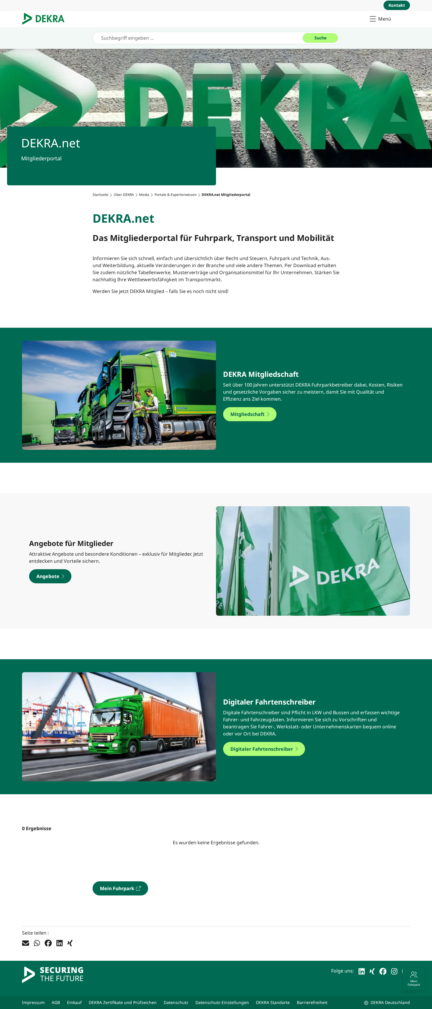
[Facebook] (48, 943)
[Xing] (70, 943)
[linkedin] (362, 971)
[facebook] (382, 971)
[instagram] (394, 971)
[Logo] (45, 19)
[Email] (25, 943)
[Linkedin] (59, 943)
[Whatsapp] (37, 943)
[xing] (372, 971)
